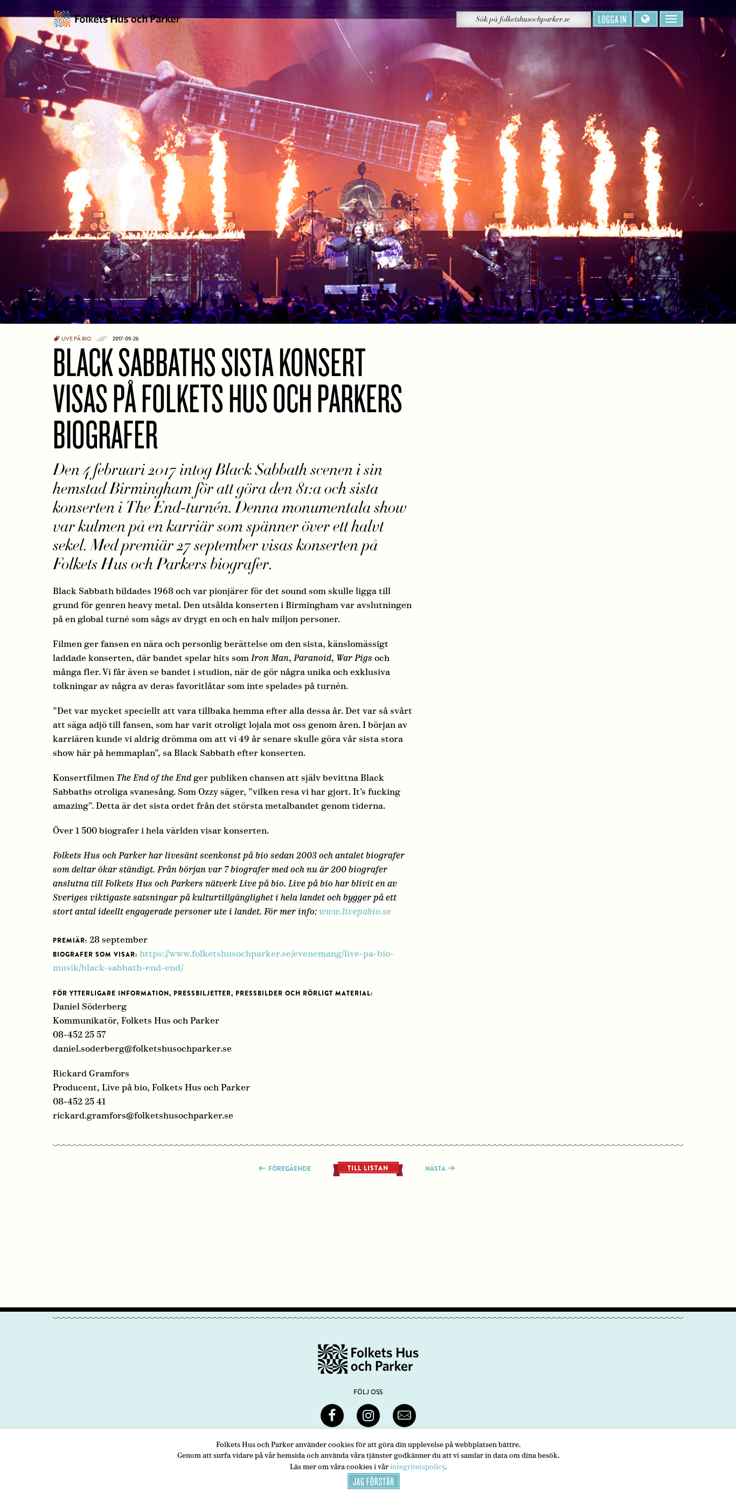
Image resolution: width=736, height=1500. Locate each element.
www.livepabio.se (355, 911)
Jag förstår (373, 1481)
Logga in (612, 19)
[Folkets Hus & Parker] (117, 19)
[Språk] (646, 19)
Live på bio (76, 339)
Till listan (368, 1168)
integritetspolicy (417, 1466)
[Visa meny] (671, 19)
